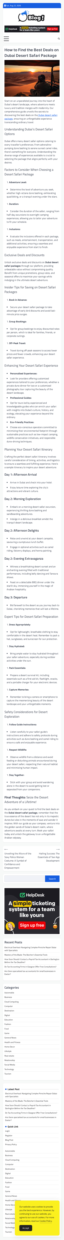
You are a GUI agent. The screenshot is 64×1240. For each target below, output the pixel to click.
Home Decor (9, 1046)
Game (6, 1033)
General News (10, 1037)
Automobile (9, 992)
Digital (7, 1015)
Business (8, 997)
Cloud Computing (11, 1001)
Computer (8, 1006)
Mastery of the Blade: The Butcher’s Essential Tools (25, 954)
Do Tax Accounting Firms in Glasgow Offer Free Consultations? (30, 966)
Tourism (7, 1073)
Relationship (9, 1060)
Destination (9, 1010)
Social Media (9, 1064)
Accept (25, 1228)
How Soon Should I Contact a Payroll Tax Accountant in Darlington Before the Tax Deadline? (31, 961)
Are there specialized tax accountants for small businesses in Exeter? (30, 972)
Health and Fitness (12, 1042)
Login (7, 1130)
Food (6, 1028)
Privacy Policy (11, 1144)
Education (8, 1019)
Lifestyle (7, 1051)
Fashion (7, 1024)
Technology (9, 1069)
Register (8, 1135)
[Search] (59, 39)
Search (52, 879)
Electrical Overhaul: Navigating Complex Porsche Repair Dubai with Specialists (30, 949)
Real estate (9, 1055)
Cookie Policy (46, 1221)
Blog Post (9, 1139)
